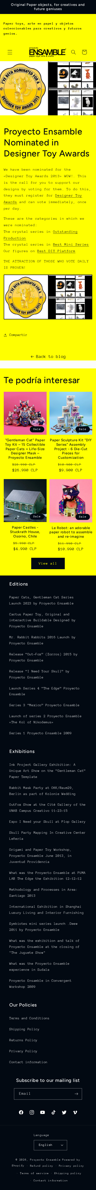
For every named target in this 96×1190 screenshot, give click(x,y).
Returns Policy (23, 1040)
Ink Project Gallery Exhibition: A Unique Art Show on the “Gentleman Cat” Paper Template (47, 771)
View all (48, 563)
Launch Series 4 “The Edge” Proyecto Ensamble (44, 691)
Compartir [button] (18, 335)
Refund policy (42, 1165)
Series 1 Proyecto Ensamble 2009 (40, 733)
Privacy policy (71, 1165)
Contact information (28, 1062)
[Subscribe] (76, 1094)
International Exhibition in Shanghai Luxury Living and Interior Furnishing (46, 910)
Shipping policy (67, 1173)
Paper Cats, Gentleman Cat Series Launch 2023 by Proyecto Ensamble (41, 600)
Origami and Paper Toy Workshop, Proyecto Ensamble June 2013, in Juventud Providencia (40, 856)
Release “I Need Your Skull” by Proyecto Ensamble (39, 674)
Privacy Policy (23, 1051)
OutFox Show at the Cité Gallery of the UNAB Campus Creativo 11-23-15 (47, 807)
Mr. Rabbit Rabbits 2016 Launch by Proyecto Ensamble (42, 640)
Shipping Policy (24, 1029)
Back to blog (51, 356)
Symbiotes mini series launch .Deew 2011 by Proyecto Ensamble (43, 927)
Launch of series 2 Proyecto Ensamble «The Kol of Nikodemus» (45, 719)
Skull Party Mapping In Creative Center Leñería (47, 835)
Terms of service (34, 1173)
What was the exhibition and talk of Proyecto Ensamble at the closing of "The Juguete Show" (44, 947)
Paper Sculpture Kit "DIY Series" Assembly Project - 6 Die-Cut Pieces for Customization (71, 449)
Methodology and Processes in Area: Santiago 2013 (43, 892)
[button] (9, 52)
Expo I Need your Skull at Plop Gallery (47, 821)
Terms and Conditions (29, 1018)
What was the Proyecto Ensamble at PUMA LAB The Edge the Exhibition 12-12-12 (47, 876)
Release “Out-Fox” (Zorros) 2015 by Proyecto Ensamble (43, 657)
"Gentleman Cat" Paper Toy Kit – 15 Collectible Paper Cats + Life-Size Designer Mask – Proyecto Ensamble (25, 449)
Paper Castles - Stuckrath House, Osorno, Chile (25, 531)
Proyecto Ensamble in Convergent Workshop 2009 (40, 984)
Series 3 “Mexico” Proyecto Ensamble (44, 705)
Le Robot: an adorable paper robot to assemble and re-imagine (70, 532)
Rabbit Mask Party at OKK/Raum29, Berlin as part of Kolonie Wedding (42, 791)
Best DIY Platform (56, 251)
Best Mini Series (71, 244)
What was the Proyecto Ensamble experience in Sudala (39, 966)
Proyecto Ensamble (45, 1159)
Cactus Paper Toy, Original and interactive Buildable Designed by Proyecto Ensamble (42, 620)
